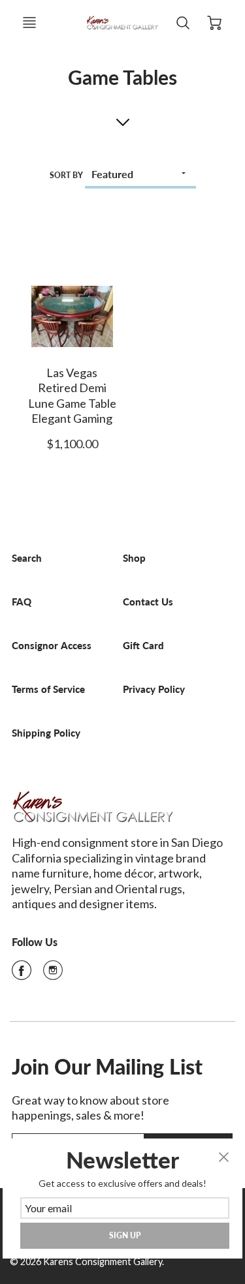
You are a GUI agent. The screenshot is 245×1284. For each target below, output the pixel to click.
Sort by (66, 175)
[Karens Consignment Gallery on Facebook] (21, 974)
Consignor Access (51, 645)
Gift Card (143, 645)
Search (27, 558)
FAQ (21, 601)
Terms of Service (48, 689)
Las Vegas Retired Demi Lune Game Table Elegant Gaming (72, 395)
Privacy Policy (154, 689)
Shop (134, 558)
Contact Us (148, 601)
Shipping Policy (46, 733)
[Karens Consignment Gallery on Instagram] (53, 974)
